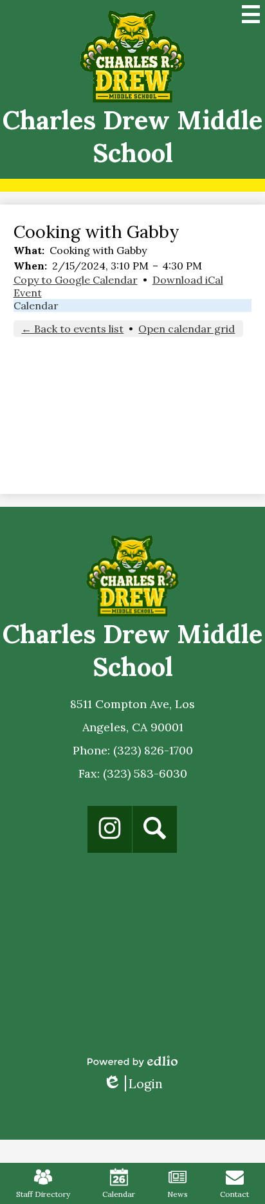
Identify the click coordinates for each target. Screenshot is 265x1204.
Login (133, 1083)
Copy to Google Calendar (76, 279)
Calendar (36, 305)
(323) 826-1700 (153, 750)
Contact (234, 1194)
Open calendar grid (186, 328)
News (177, 1194)
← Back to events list (72, 328)
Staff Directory (43, 1194)
